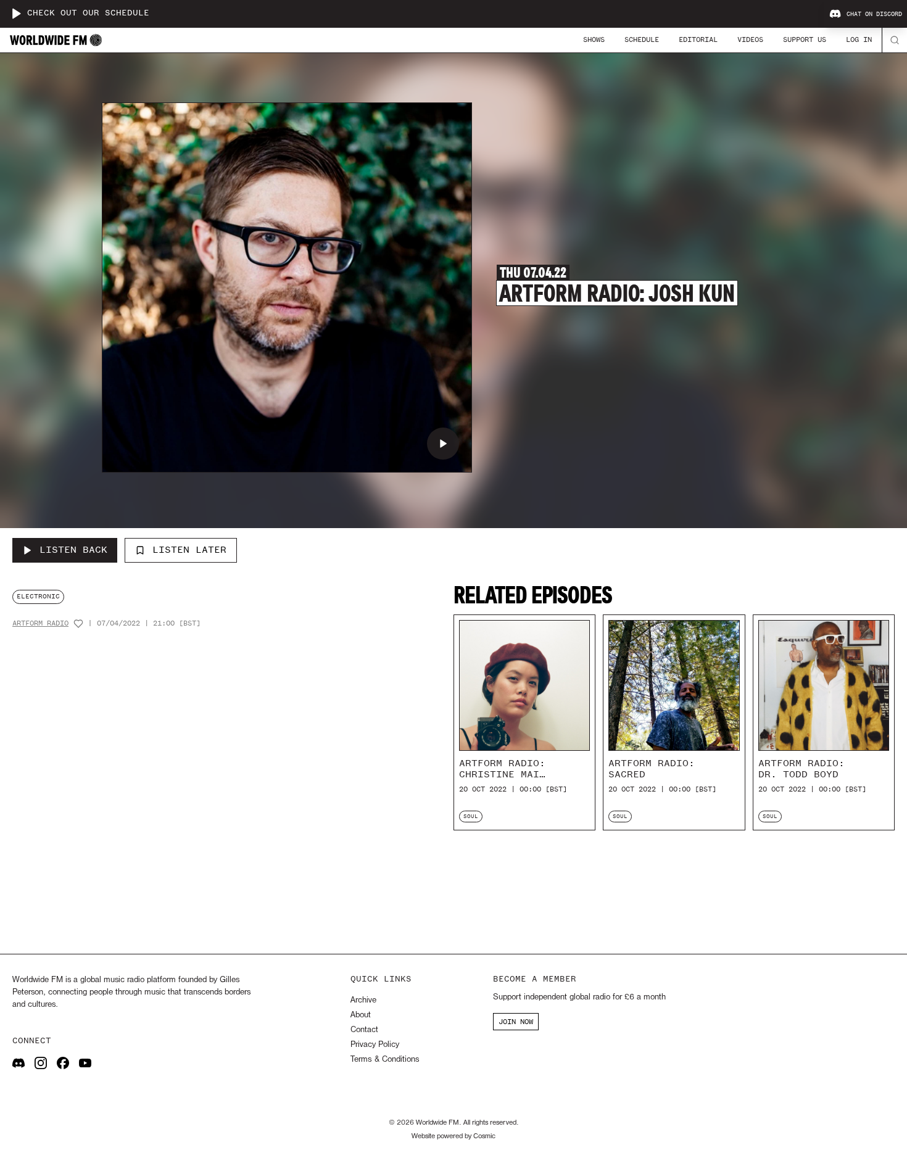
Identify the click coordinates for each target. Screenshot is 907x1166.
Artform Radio (40, 623)
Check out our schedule (88, 13)
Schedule (641, 39)
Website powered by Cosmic (453, 1136)
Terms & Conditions (384, 1059)
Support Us (804, 39)
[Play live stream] (16, 13)
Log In (859, 39)
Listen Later (189, 549)
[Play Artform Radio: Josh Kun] (443, 444)
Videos (750, 39)
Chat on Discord (874, 14)
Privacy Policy (374, 1044)
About (360, 1015)
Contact (364, 1030)
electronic (38, 596)
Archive (363, 1000)
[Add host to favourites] (78, 624)
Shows (594, 39)
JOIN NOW (516, 1021)
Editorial (698, 39)
